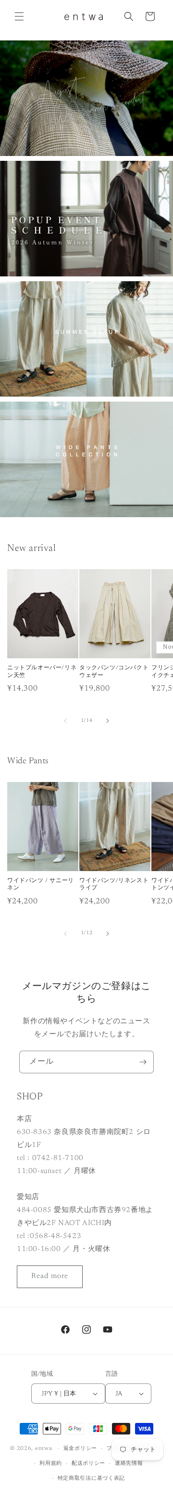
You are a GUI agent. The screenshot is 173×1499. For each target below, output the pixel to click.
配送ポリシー (88, 1463)
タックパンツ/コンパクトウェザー (113, 671)
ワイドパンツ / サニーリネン (40, 884)
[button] (19, 16)
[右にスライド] (107, 720)
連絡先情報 (129, 1463)
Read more (49, 1276)
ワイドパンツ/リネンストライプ (113, 884)
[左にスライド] (65, 720)
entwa (43, 1448)
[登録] (142, 1062)
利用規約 (50, 1463)
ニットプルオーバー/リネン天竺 (41, 671)
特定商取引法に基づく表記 (91, 1478)
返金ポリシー (80, 1448)
